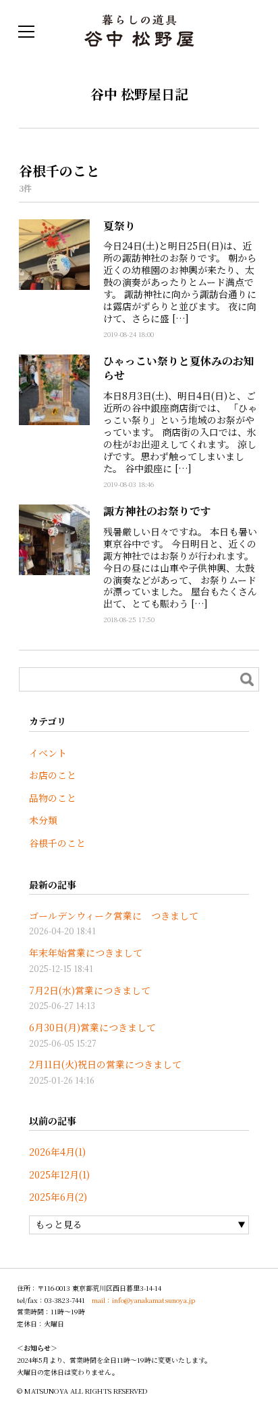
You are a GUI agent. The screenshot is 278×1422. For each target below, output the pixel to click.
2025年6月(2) (58, 1196)
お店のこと (52, 775)
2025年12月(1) (59, 1174)
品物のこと (52, 797)
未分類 (43, 820)
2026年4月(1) (57, 1151)
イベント (48, 752)
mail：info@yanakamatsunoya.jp (143, 1300)
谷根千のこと (57, 843)
